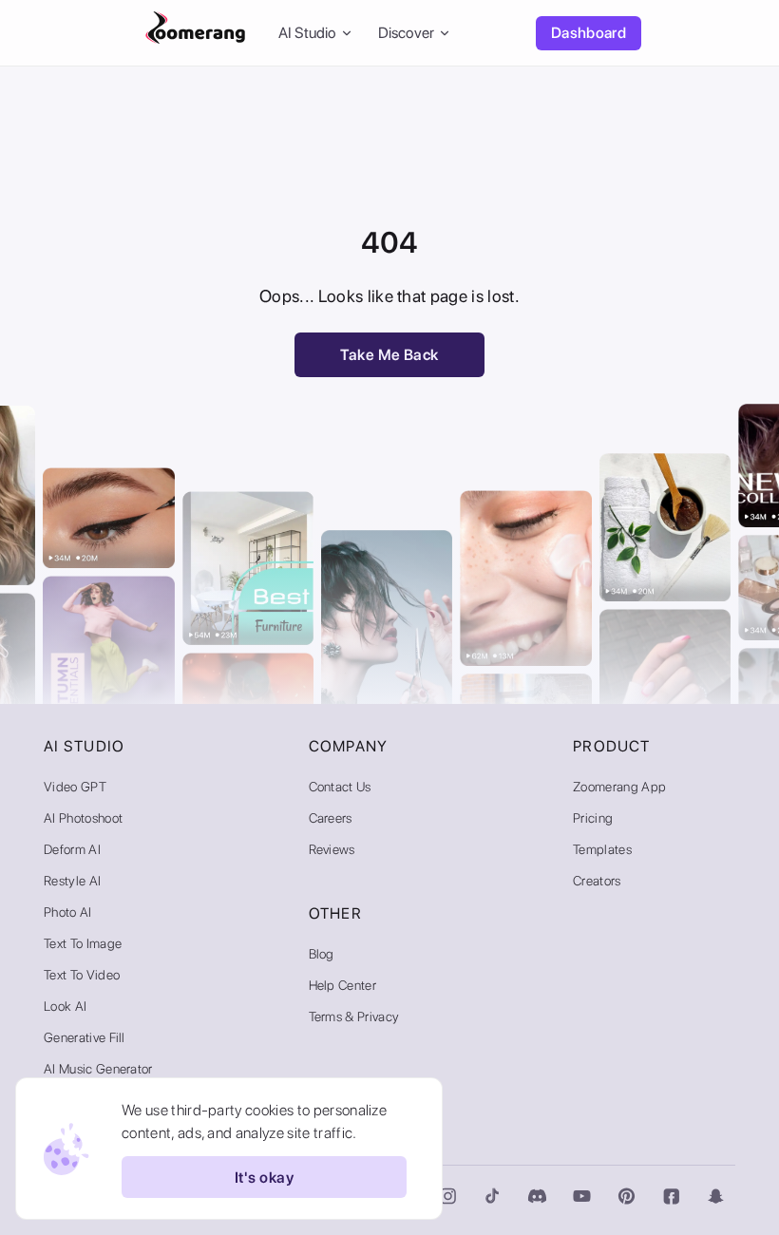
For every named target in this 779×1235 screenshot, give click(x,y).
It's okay (264, 1177)
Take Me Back (389, 355)
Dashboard (588, 33)
